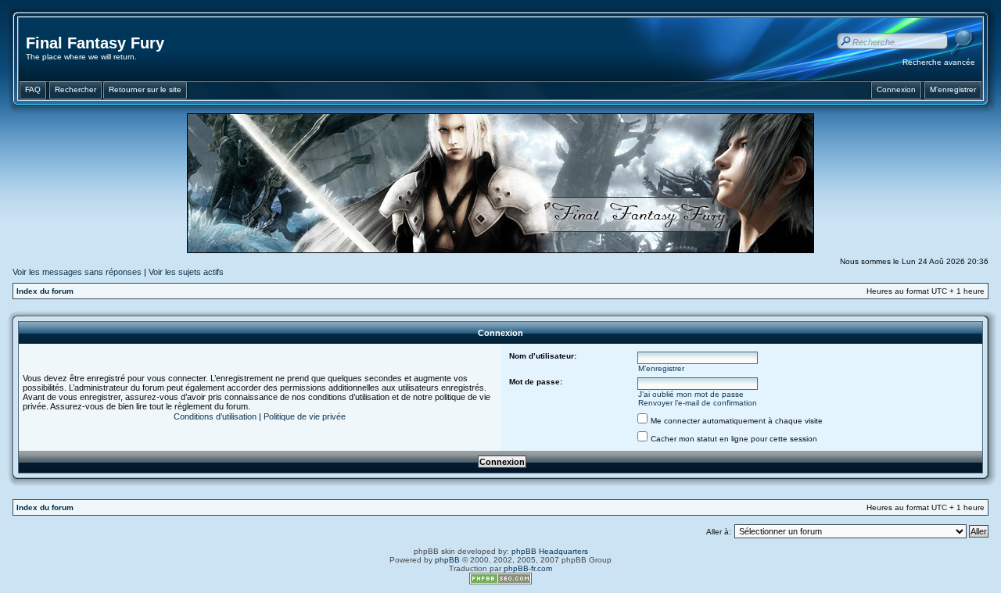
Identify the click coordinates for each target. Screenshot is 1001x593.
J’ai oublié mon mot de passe (691, 394)
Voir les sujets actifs (186, 272)
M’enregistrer (661, 368)
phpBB (447, 559)
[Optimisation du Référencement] (500, 581)
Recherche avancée (938, 62)
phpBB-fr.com (528, 568)
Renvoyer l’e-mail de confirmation (697, 402)
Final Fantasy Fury (95, 43)
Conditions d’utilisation (215, 416)
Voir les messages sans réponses (77, 272)
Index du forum (45, 291)
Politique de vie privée (305, 416)
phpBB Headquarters (549, 551)
